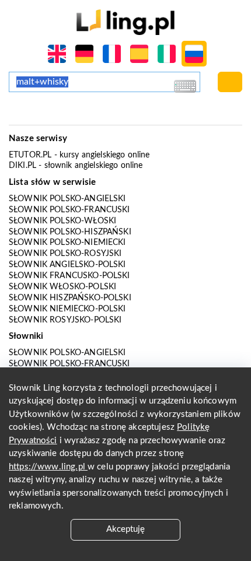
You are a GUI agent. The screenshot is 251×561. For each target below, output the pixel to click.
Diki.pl (22, 166)
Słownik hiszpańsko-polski (70, 298)
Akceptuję (125, 529)
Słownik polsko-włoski (62, 221)
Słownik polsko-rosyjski (65, 254)
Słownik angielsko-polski (67, 265)
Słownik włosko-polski (62, 287)
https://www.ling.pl (48, 466)
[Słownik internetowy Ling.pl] (125, 21)
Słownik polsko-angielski (67, 199)
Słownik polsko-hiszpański (70, 232)
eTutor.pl (30, 155)
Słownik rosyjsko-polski (65, 320)
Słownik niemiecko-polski (67, 309)
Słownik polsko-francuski (69, 210)
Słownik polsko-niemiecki (67, 243)
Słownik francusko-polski (69, 276)
